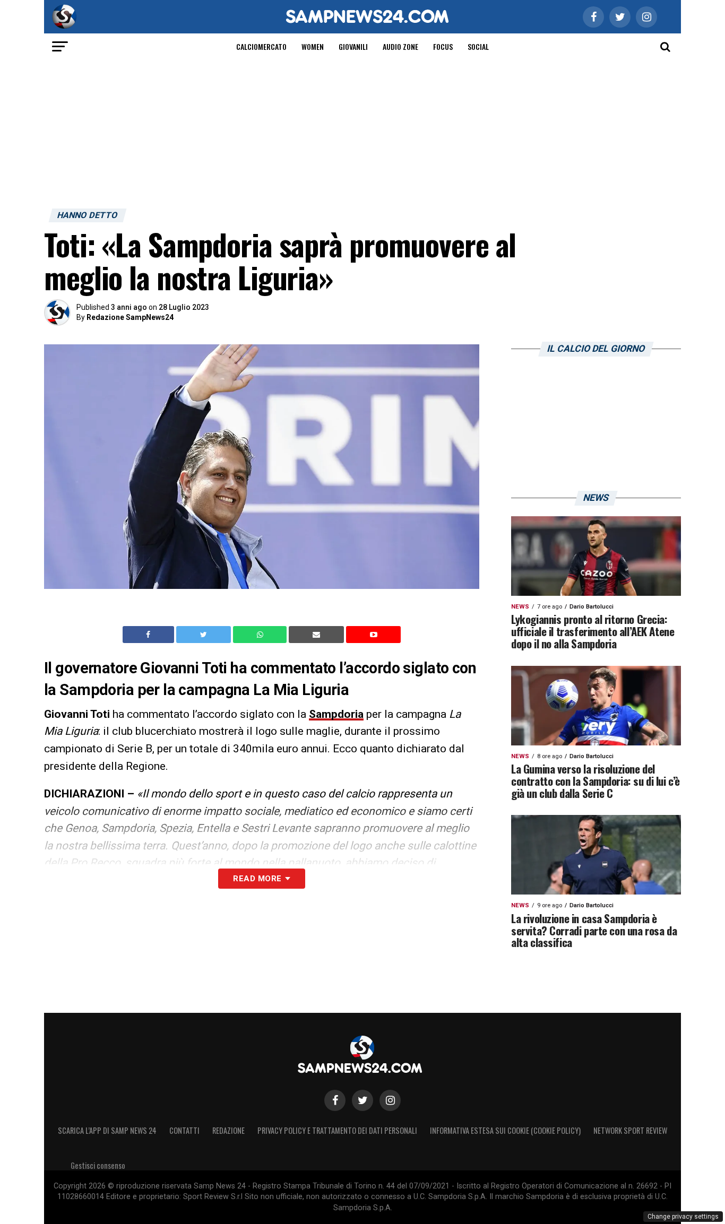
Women (312, 46)
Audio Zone (400, 46)
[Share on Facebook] (150, 634)
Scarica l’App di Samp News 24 (107, 1130)
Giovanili (353, 46)
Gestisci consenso (98, 1165)
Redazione (228, 1130)
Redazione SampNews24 (130, 317)
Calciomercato (261, 46)
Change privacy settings (683, 1216)
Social (478, 46)
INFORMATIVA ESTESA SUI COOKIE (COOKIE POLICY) (505, 1130)
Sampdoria (336, 714)
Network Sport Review (630, 1130)
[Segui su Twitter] (362, 1100)
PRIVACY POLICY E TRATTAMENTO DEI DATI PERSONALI (337, 1130)
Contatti (184, 1130)
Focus (443, 46)
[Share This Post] (261, 634)
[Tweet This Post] (204, 634)
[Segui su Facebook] (335, 1100)
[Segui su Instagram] (390, 1100)
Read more (257, 878)
